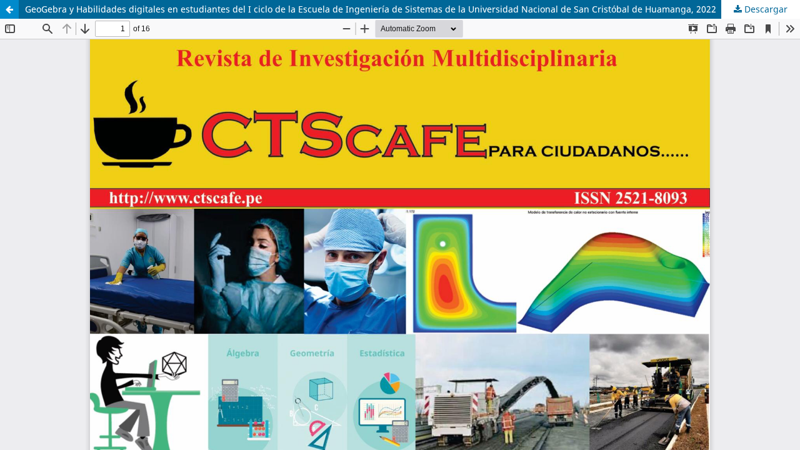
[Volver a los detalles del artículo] (9, 9)
